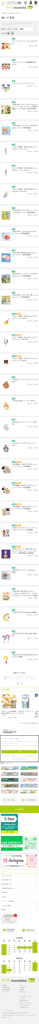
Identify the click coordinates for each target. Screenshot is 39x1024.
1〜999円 (4, 892)
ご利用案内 (22, 987)
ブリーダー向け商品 (7, 901)
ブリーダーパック (7, 875)
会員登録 (4, 985)
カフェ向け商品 (6, 905)
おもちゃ (19, 13)
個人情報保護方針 (6, 989)
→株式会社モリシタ (24, 1007)
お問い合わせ (23, 991)
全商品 (3, 13)
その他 (3, 897)
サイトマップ (5, 991)
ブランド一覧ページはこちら (19, 758)
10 (33, 677)
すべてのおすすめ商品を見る (29, 723)
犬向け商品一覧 (11, 13)
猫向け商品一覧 (6, 884)
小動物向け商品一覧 (7, 888)
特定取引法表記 (6, 987)
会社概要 (22, 989)
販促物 (3, 910)
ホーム (21, 985)
